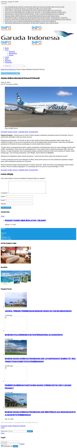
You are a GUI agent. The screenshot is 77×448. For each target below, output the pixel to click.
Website (3, 204)
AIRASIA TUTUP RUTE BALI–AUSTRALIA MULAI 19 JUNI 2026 (28, 8)
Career (7, 57)
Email (3, 200)
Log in (15, 446)
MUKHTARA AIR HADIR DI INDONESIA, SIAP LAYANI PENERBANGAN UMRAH (34, 14)
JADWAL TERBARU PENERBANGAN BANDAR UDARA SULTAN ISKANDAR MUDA (38, 311)
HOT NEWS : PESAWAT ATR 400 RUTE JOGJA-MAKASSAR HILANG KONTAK (33, 10)
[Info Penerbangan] (31, 30)
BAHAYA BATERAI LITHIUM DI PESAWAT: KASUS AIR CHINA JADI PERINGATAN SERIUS (38, 19)
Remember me (8, 446)
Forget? (22, 444)
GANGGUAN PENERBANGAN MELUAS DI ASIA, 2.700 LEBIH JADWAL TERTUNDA (35, 12)
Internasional (13, 53)
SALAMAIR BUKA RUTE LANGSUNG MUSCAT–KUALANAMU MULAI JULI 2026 (34, 7)
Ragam (11, 55)
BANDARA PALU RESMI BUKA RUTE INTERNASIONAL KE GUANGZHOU (34, 334)
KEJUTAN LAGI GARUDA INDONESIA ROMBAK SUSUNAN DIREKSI (30, 21)
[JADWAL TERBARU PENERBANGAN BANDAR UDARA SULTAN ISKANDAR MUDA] (16, 307)
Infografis (8, 60)
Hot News (12, 69)
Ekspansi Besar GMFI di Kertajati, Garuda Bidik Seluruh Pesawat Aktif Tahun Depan (32, 16)
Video (7, 59)
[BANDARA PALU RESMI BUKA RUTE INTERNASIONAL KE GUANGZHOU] (16, 330)
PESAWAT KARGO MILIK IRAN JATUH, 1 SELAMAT (25, 220)
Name (3, 196)
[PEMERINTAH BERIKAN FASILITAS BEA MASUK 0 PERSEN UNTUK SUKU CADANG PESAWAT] (16, 381)
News (7, 50)
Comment (4, 193)
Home (7, 48)
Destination (8, 62)
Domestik (12, 51)
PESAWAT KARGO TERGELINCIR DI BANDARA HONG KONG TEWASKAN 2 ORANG (36, 17)
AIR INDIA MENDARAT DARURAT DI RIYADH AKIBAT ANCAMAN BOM (31, 23)
